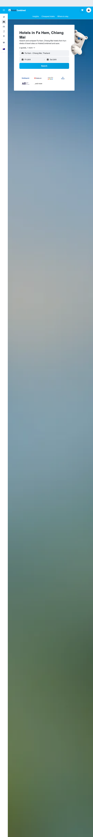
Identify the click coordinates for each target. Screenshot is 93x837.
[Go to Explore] (4, 36)
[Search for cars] (4, 26)
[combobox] (27, 48)
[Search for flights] (4, 17)
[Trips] (4, 42)
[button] (3, 10)
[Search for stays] (4, 22)
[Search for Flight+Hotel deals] (4, 31)
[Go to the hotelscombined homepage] (17, 10)
